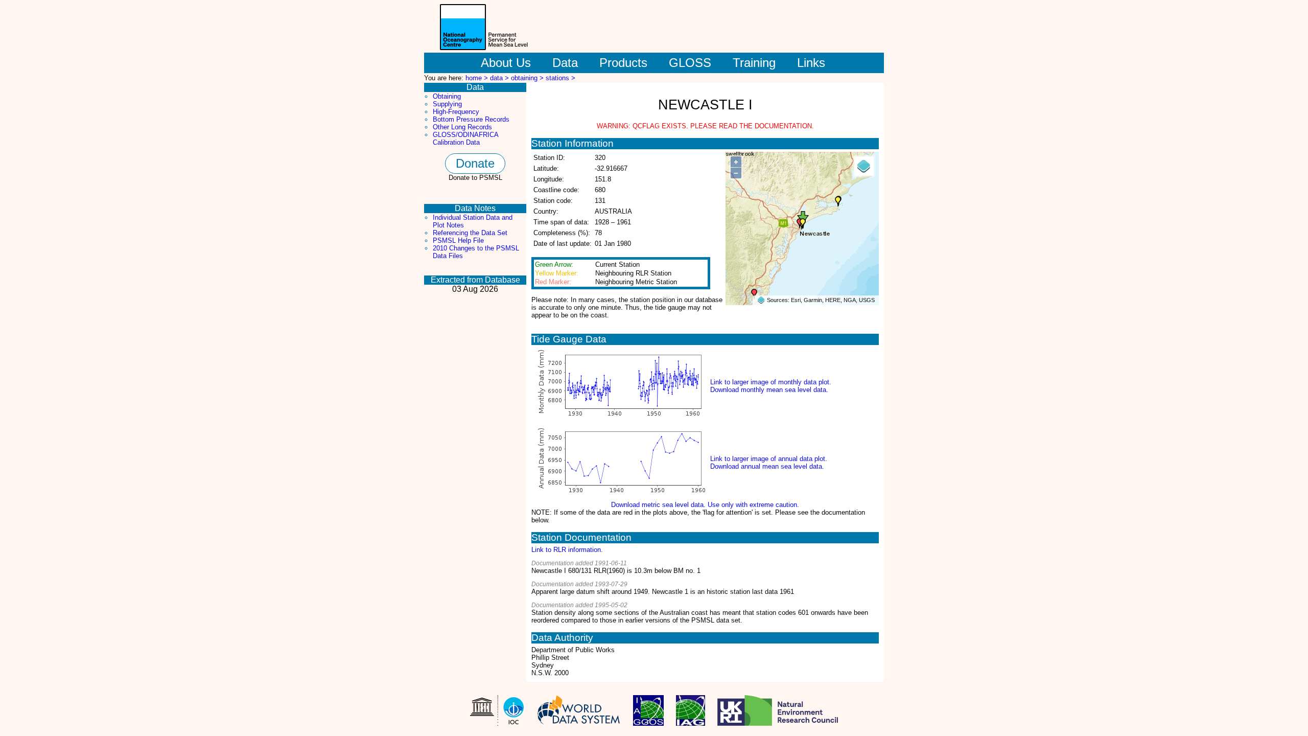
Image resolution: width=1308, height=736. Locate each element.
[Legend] (864, 166)
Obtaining (447, 96)
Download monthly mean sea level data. (769, 390)
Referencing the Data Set (470, 233)
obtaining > (528, 78)
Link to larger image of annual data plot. (768, 459)
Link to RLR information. (567, 550)
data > (500, 78)
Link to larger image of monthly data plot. (770, 382)
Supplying (447, 104)
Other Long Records (462, 127)
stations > (560, 78)
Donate (475, 163)
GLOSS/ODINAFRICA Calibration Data (465, 138)
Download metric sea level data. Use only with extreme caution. (705, 505)
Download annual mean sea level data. (767, 466)
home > (477, 78)
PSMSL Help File (458, 240)
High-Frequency (456, 112)
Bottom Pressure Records (471, 119)
